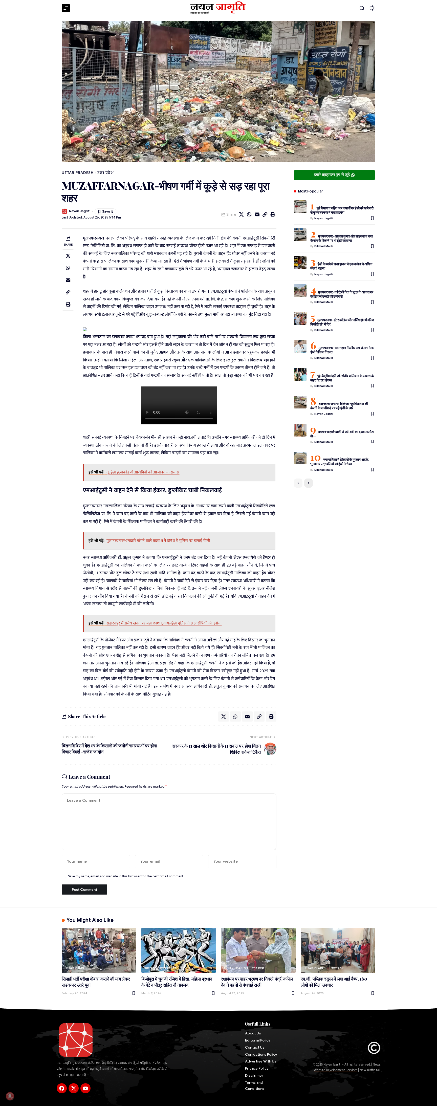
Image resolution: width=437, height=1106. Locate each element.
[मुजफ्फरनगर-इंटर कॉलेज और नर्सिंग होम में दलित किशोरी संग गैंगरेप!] (300, 318)
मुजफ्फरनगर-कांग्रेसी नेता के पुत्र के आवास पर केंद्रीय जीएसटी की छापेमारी (341, 294)
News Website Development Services (347, 1067)
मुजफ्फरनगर (168, 968)
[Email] (257, 214)
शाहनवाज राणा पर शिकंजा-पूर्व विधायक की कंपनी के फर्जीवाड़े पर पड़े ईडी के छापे (339, 405)
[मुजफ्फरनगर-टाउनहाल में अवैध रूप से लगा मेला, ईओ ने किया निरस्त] (300, 346)
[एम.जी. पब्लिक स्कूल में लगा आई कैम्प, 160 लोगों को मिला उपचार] (338, 950)
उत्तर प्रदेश (105, 172)
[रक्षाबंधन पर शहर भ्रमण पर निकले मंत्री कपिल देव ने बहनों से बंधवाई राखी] (258, 950)
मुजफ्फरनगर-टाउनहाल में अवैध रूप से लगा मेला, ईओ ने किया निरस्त (342, 349)
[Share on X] (241, 214)
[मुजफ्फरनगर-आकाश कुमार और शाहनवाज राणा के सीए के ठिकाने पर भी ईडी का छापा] (300, 234)
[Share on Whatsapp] (249, 214)
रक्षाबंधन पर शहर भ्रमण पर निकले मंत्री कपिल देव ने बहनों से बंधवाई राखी (257, 982)
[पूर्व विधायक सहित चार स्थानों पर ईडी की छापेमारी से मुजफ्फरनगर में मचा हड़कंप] (300, 206)
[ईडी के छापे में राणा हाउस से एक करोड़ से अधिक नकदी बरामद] (300, 262)
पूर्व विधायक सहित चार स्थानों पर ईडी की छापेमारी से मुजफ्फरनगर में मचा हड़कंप (342, 210)
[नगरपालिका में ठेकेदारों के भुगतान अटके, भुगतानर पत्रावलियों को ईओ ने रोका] (300, 458)
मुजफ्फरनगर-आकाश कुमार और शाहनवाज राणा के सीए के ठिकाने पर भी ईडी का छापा (341, 238)
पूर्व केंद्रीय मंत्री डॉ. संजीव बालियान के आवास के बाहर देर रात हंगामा (342, 377)
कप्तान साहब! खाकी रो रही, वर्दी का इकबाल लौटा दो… (342, 433)
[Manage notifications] (10, 1096)
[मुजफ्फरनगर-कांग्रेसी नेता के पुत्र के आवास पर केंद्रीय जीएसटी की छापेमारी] (300, 290)
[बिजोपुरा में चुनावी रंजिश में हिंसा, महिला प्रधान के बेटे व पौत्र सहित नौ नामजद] (178, 950)
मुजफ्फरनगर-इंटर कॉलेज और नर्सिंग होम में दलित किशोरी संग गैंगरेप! (342, 322)
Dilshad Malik (323, 246)
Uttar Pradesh (78, 172)
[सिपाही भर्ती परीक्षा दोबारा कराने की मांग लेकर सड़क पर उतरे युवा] (99, 950)
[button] (361, 8)
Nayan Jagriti (79, 211)
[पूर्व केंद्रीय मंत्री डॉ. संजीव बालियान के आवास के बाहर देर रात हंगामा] (300, 374)
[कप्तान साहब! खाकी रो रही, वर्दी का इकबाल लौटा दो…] (300, 430)
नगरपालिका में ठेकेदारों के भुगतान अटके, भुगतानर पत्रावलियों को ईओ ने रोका (339, 461)
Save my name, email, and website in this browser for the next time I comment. (126, 876)
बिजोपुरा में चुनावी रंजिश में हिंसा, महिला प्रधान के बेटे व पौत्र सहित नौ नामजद (176, 982)
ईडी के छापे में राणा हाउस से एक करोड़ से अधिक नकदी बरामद (341, 266)
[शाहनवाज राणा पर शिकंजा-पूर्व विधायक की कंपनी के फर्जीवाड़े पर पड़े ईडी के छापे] (300, 402)
